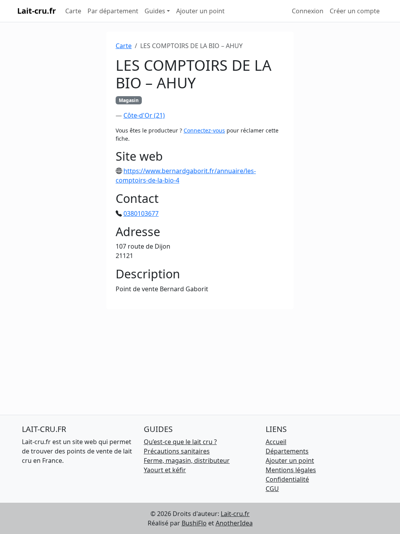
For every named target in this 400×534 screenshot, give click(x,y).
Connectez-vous (204, 130)
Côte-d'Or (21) (144, 115)
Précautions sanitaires (177, 451)
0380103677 (141, 213)
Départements (287, 451)
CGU (272, 488)
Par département (113, 11)
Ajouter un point (200, 11)
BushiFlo (194, 523)
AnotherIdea (234, 523)
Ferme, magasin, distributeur (187, 460)
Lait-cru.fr (36, 10)
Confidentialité (287, 479)
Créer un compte (355, 11)
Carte (73, 11)
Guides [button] (155, 11)
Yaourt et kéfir (165, 470)
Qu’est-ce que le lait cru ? (180, 441)
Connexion (307, 11)
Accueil (276, 441)
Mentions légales (291, 470)
